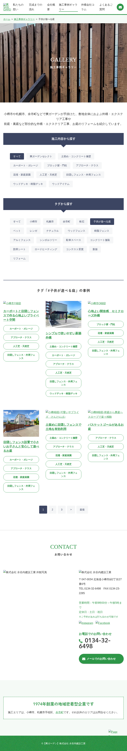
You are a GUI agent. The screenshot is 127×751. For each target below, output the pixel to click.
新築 (95, 249)
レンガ (33, 230)
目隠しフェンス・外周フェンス (83, 174)
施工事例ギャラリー (68, 7)
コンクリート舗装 (100, 240)
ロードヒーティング (46, 249)
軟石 (81, 221)
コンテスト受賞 (75, 249)
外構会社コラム (87, 7)
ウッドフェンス (76, 230)
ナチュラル (52, 230)
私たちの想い (18, 7)
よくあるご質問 (106, 7)
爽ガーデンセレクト (41, 156)
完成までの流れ (35, 7)
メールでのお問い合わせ (101, 658)
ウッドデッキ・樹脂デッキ (28, 183)
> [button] (71, 509)
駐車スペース (73, 240)
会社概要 (51, 7)
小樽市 (33, 221)
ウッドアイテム (60, 183)
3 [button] (61, 509)
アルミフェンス (22, 240)
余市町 (66, 221)
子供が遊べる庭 (102, 221)
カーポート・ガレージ (25, 165)
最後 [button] (82, 509)
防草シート (19, 249)
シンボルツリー (48, 240)
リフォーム (19, 258)
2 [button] (52, 509)
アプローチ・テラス (87, 165)
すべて (17, 156)
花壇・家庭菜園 (22, 174)
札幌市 (50, 221)
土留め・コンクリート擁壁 (76, 156)
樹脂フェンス (101, 230)
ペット (17, 230)
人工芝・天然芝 (48, 174)
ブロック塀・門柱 (57, 165)
